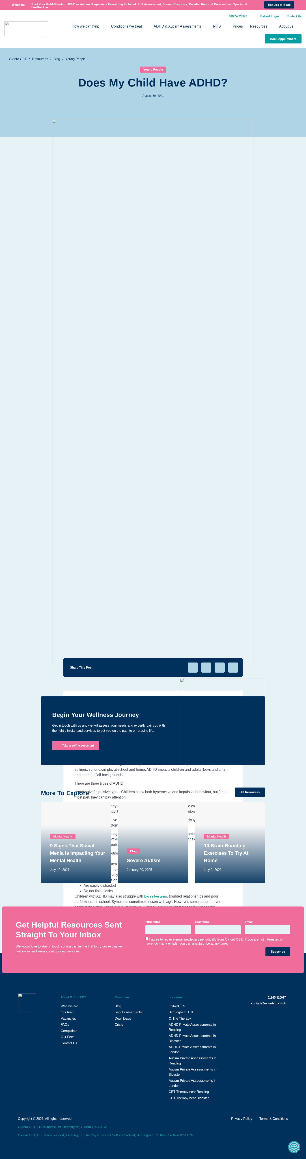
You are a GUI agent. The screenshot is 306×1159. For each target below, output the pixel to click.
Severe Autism (144, 860)
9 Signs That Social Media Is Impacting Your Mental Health (77, 853)
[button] (193, 668)
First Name (152, 922)
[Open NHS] (224, 26)
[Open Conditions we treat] (145, 26)
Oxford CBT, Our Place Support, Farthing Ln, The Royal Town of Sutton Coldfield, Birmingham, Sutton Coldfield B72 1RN (105, 1135)
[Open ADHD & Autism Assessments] (204, 26)
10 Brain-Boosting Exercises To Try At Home (226, 853)
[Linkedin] (283, 1017)
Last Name (202, 922)
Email (249, 922)
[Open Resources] (270, 26)
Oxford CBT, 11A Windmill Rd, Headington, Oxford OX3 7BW (62, 1127)
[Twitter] (257, 1017)
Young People (75, 59)
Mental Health (62, 836)
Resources (40, 59)
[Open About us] (296, 26)
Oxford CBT (18, 59)
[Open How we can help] (102, 26)
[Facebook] (265, 1017)
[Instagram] (274, 1017)
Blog (57, 59)
